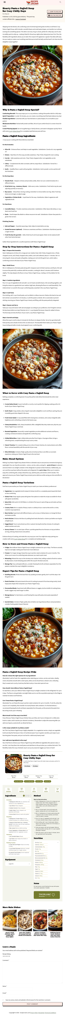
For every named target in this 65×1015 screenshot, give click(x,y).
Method (34, 791)
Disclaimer (41, 1013)
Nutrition (46, 791)
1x (23, 795)
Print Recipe (27, 765)
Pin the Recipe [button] (55, 15)
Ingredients (8, 791)
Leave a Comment (20, 19)
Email (5, 993)
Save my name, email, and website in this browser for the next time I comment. (28, 1000)
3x (28, 795)
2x (26, 795)
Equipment (21, 791)
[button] (29, 800)
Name (5, 986)
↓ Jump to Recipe (54, 12)
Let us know (42, 895)
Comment (6, 960)
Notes (57, 791)
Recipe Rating (7, 954)
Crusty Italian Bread (14, 131)
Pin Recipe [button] (35, 765)
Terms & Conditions (50, 1013)
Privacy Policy (34, 1013)
